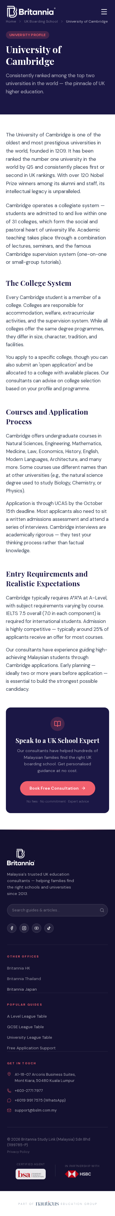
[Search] (102, 910)
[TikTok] (49, 928)
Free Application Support (31, 1048)
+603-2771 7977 (29, 1090)
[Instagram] (24, 928)
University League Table (29, 1037)
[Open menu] (104, 12)
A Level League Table (27, 1016)
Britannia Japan (22, 989)
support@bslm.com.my (36, 1110)
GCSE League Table (25, 1026)
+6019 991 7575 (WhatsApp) (40, 1100)
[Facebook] (12, 928)
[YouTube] (36, 928)
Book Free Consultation (54, 788)
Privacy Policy (18, 1152)
